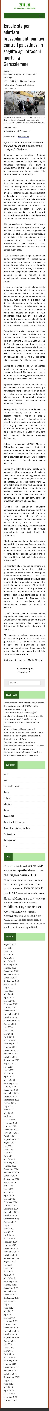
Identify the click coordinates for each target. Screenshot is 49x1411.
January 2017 (10, 1324)
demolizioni (33, 884)
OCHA (34, 915)
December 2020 (11, 1169)
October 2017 (10, 1294)
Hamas (19, 898)
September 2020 (11, 1179)
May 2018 (8, 1271)
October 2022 (10, 1096)
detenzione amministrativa (13, 888)
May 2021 (8, 1152)
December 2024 (11, 1010)
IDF (32, 898)
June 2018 (8, 1268)
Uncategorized (9, 840)
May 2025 (8, 994)
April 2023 (9, 1076)
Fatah (6, 893)
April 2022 (9, 1116)
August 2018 (10, 1261)
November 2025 (11, 974)
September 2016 (11, 1337)
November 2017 (11, 1291)
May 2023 (8, 1073)
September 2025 (11, 980)
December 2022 (11, 1090)
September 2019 (11, 1218)
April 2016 (9, 1354)
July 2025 (8, 987)
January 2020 (10, 1205)
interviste (7, 804)
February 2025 (10, 1004)
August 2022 (10, 1103)
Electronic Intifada (33, 887)
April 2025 (9, 997)
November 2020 (11, 1172)
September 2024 (11, 1020)
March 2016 (9, 1357)
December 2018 (11, 1248)
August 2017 (10, 1301)
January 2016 (10, 1363)
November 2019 (11, 1212)
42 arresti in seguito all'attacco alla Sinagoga (20, 76)
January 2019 (10, 1245)
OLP (39, 916)
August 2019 (10, 1221)
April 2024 (9, 1037)
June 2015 (8, 1383)
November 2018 (11, 1251)
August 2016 (10, 1340)
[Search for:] (24, 682)
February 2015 (10, 1397)
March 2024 (9, 1040)
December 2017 (11, 1288)
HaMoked (14, 81)
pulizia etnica (26, 919)
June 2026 (8, 951)
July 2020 (8, 1185)
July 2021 (8, 1146)
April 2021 (9, 1156)
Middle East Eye (15, 907)
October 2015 (10, 1373)
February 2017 (10, 1321)
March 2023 (9, 1080)
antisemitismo (10, 870)
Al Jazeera (30, 866)
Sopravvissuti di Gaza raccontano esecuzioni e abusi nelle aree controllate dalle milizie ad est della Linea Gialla (23, 752)
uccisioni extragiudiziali (24, 927)
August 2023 (10, 1063)
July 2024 (8, 1027)
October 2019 (10, 1215)
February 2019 (10, 1241)
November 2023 (11, 1053)
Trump (32, 923)
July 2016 (8, 1344)
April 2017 (9, 1314)
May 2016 (8, 1350)
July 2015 (8, 1380)
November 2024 (11, 1014)
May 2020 (8, 1192)
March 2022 (9, 1119)
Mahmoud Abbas (27, 81)
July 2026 (8, 947)
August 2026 (10, 944)
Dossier (7, 792)
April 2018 (9, 1274)
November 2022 (11, 1093)
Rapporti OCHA (10, 816)
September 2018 (11, 1258)
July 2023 (8, 1066)
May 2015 (8, 1387)
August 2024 (10, 1023)
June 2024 (8, 1030)
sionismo (7, 923)
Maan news (32, 903)
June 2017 (8, 1307)
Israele (38, 898)
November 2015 (11, 1370)
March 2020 (9, 1198)
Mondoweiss (22, 911)
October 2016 (10, 1334)
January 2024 (10, 1047)
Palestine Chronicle (11, 920)
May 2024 (8, 1033)
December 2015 (11, 1367)
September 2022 (11, 1099)
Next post (22, 671)
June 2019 (8, 1228)
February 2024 (10, 1043)
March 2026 (9, 961)
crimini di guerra (17, 884)
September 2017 (11, 1297)
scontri (37, 919)
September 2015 (11, 1377)
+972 (6, 866)
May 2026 (8, 954)
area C (32, 870)
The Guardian (10, 88)
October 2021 (10, 1136)
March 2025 (9, 1000)
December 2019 (11, 1208)
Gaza (13, 892)
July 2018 (8, 1264)
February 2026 (10, 964)
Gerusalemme (35, 893)
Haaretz (9, 898)
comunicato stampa (11, 786)
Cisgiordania (18, 875)
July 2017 (8, 1304)
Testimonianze (9, 834)
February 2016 (10, 1360)
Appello (6, 780)
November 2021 (11, 1132)
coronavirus (18, 880)
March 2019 (9, 1238)
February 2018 (10, 1281)
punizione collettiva (25, 85)
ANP (6, 81)
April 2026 (9, 957)
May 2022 (8, 1113)
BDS (6, 875)
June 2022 (8, 1109)
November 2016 (11, 1330)
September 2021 (11, 1139)
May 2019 (8, 1231)
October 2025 (10, 977)
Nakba (32, 911)
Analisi (6, 774)
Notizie (6, 810)
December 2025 (11, 971)
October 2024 (10, 1017)
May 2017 (8, 1311)
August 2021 (10, 1142)
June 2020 (8, 1189)
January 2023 (10, 1086)
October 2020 (10, 1175)
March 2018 (9, 1278)
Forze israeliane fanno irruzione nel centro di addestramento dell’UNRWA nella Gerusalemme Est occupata (24, 706)
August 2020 (10, 1182)
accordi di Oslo (17, 866)
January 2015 (10, 1400)
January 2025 (10, 1007)
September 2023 (11, 1060)
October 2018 (10, 1254)
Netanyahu (9, 85)
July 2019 (8, 1225)
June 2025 (8, 990)
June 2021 (8, 1149)
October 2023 (10, 1056)
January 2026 (10, 967)
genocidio (22, 893)
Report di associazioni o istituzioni (17, 828)
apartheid (24, 870)
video (6, 846)
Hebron (26, 899)
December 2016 (11, 1327)
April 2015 (9, 1390)
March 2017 (9, 1317)
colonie (8, 880)
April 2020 (9, 1195)
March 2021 (9, 1159)
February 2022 (10, 1123)
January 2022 (10, 1126)
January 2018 (10, 1284)
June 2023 (8, 1070)
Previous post (27, 668)
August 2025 (10, 984)
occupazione (24, 915)
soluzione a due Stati (19, 923)
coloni (32, 875)
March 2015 (9, 1393)
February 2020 (10, 1202)
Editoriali (7, 798)
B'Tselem (39, 870)
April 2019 (9, 1235)
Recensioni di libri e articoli (15, 822)
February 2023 (10, 1083)
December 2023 (11, 1050)
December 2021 (11, 1129)
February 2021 (10, 1162)
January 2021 (10, 1165)
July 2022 (8, 1106)
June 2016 (8, 1347)
